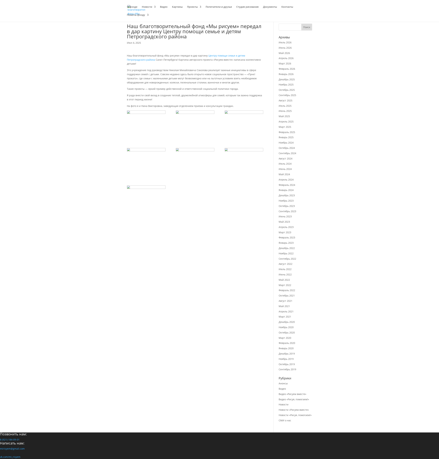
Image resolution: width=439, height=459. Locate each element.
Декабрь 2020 (287, 322)
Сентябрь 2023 (287, 211)
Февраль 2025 (287, 132)
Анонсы (283, 383)
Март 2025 (285, 126)
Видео (164, 7)
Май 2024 (284, 174)
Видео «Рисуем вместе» (292, 394)
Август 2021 (285, 300)
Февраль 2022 (287, 290)
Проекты (192, 7)
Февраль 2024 (287, 185)
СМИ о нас (285, 420)
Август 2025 (285, 100)
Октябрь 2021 (287, 295)
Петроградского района (141, 59)
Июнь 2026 (285, 47)
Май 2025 (284, 116)
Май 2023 (284, 221)
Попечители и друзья (219, 7)
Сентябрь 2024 (287, 153)
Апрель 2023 (286, 227)
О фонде (132, 7)
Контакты (287, 7)
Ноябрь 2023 (286, 200)
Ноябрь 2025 (286, 84)
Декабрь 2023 (287, 195)
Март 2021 (285, 316)
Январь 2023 (286, 242)
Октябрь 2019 (287, 364)
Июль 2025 (285, 105)
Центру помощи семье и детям (226, 55)
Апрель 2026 (286, 58)
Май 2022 (284, 279)
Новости (147, 7)
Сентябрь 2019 (287, 369)
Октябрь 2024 (287, 148)
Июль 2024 (285, 163)
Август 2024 (285, 158)
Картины (177, 7)
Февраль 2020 (287, 343)
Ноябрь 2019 (286, 359)
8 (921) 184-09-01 (10, 439)
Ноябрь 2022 (286, 253)
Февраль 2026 (287, 68)
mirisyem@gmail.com (12, 448)
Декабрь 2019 (287, 353)
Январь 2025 (286, 137)
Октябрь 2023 (287, 206)
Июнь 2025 (285, 111)
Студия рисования (247, 7)
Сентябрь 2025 (287, 95)
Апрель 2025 (286, 121)
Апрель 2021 (286, 311)
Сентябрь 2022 (287, 258)
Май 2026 (284, 53)
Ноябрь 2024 (286, 142)
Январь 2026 (286, 74)
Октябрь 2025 (287, 89)
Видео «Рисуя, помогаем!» (294, 399)
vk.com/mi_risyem (10, 456)
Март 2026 (285, 63)
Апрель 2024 (286, 179)
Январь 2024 (286, 190)
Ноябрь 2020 (286, 327)
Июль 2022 (285, 269)
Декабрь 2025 (287, 79)
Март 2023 (285, 232)
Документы (270, 7)
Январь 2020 (286, 348)
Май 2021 (284, 306)
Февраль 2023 (287, 237)
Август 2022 (285, 263)
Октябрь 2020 (287, 332)
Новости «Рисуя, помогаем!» (295, 415)
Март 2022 (285, 285)
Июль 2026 (285, 42)
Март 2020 (285, 337)
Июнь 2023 (285, 216)
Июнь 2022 (285, 274)
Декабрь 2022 (287, 248)
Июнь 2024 (285, 169)
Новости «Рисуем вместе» (294, 409)
